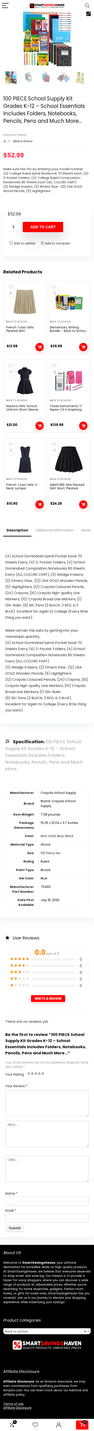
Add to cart (43, 227)
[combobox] (47, 1331)
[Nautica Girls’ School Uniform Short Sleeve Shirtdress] (25, 381)
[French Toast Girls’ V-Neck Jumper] (25, 459)
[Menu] (5, 6)
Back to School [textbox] (45, 1331)
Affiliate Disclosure (17, 1408)
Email (10, 1210)
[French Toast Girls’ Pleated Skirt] (25, 302)
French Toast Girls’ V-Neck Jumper (22, 486)
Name (11, 1193)
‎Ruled (45, 861)
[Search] (87, 6)
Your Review (16, 1086)
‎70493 (45, 887)
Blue (44, 878)
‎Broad (45, 870)
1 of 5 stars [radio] (29, 1073)
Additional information (55, 530)
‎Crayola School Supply (58, 793)
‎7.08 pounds (50, 814)
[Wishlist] (35, 1425)
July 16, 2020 (50, 900)
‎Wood (45, 844)
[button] (88, 14)
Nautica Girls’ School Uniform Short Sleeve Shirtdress (22, 409)
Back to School (22, 141)
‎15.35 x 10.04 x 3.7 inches (59, 823)
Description (17, 530)
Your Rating (14, 1074)
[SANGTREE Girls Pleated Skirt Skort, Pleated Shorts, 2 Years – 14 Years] (69, 459)
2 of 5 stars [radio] (30, 1073)
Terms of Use (13, 1404)
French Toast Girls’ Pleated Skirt (20, 329)
